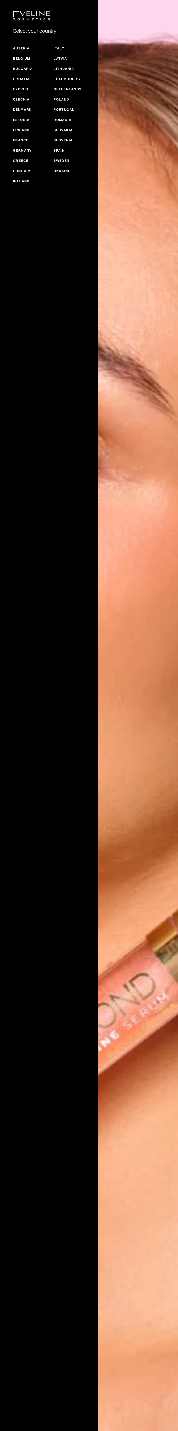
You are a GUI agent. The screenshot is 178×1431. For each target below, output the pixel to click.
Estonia (21, 120)
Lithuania (64, 69)
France (20, 140)
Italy (59, 48)
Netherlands (67, 89)
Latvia (60, 58)
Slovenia (63, 140)
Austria (21, 48)
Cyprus (20, 89)
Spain (59, 150)
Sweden (61, 161)
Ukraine (62, 171)
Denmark (22, 109)
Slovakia (63, 130)
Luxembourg (67, 79)
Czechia (21, 99)
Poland (61, 99)
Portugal (64, 109)
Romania (62, 120)
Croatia (21, 79)
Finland (21, 130)
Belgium (21, 58)
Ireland (21, 181)
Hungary (22, 171)
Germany (22, 150)
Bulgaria (23, 69)
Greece (20, 161)
